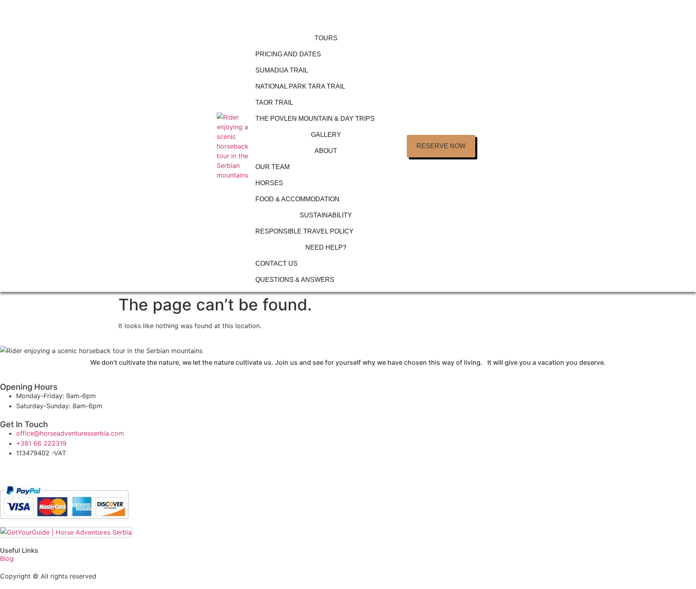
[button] (441, 146)
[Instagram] (10, 468)
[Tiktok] (54, 468)
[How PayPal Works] (64, 522)
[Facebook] (32, 468)
